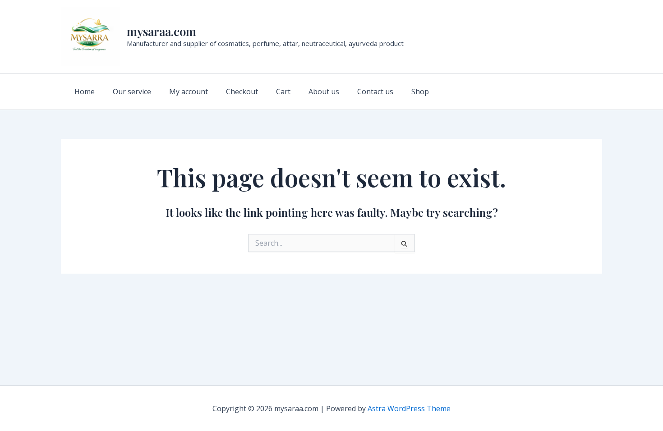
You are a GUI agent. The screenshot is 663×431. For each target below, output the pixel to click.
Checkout (242, 91)
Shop (420, 91)
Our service (132, 91)
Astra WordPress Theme (409, 408)
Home (84, 91)
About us (323, 91)
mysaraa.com (161, 31)
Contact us (375, 91)
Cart (283, 91)
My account (188, 91)
